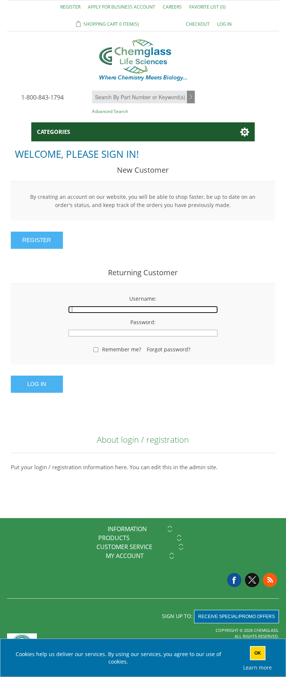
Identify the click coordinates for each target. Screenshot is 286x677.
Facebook (234, 580)
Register (70, 7)
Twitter (252, 580)
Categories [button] (53, 131)
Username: (142, 298)
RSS (270, 580)
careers (172, 7)
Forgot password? (168, 349)
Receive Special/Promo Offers (236, 616)
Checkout (198, 24)
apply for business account (121, 7)
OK (257, 653)
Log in (224, 24)
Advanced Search (110, 111)
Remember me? (121, 349)
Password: (143, 322)
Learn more (257, 667)
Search (192, 97)
